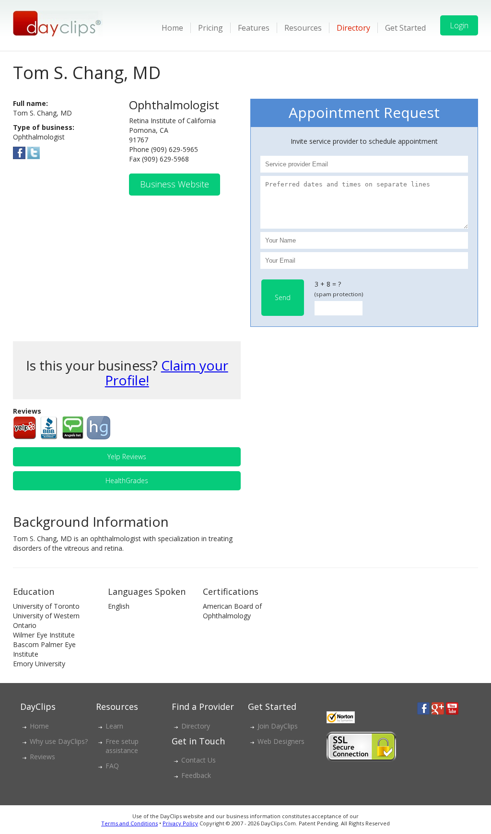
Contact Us (198, 759)
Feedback (196, 775)
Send (283, 297)
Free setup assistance (122, 746)
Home (172, 28)
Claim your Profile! (166, 372)
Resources (303, 28)
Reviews (42, 756)
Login (459, 25)
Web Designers (280, 741)
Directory (353, 28)
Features (253, 28)
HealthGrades (126, 480)
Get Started (405, 28)
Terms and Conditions (129, 823)
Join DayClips (277, 725)
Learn (114, 725)
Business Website (174, 184)
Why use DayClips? (59, 741)
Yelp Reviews (126, 456)
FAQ (112, 765)
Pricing (210, 28)
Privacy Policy (180, 823)
